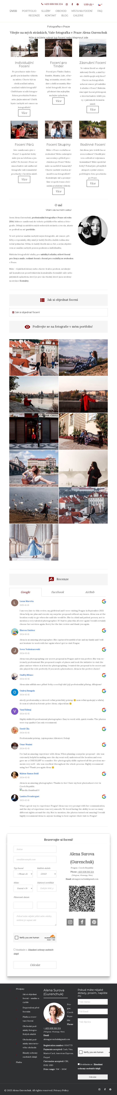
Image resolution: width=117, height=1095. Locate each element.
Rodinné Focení (92, 145)
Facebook (57, 592)
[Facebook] (72, 4)
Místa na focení (81, 11)
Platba (19, 1062)
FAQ (99, 11)
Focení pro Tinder (58, 64)
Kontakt (50, 15)
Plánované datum (21, 897)
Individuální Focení (24, 64)
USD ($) (89, 4)
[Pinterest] (77, 4)
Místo (16, 882)
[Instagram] (66, 4)
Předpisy (20, 989)
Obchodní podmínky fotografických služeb (30, 1030)
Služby (45, 11)
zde (86, 37)
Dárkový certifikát (45, 882)
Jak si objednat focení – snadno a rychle (31, 998)
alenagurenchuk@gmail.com (85, 879)
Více (24, 113)
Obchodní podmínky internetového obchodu (31, 1043)
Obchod (61, 11)
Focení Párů (24, 145)
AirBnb (89, 592)
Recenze (34, 15)
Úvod (13, 11)
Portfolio (29, 11)
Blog (64, 15)
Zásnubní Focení (92, 63)
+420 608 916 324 (53, 4)
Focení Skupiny (58, 145)
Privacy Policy (60, 1090)
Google (25, 592)
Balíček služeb (43, 868)
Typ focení (18, 868)
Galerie (78, 15)
